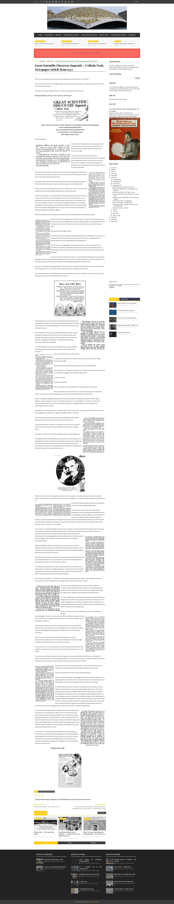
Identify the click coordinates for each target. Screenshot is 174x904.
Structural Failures (89, 35)
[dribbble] (59, 1)
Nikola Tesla (104, 35)
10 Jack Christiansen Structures (70, 43)
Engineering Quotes (118, 35)
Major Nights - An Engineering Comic (124, 874)
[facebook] (43, 1)
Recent (114, 299)
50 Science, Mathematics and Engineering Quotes (124, 189)
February (115, 215)
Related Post (40, 813)
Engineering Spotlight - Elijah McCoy (124, 43)
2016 (112, 170)
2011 (112, 217)
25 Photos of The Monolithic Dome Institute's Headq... (125, 198)
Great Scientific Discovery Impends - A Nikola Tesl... (125, 194)
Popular (124, 299)
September (116, 185)
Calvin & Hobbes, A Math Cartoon (123, 889)
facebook (93, 842)
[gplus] (49, 1)
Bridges (58, 35)
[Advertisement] (116, 251)
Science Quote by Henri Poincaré (97, 43)
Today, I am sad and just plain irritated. (55, 867)
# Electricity (42, 791)
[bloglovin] (56, 1)
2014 (112, 173)
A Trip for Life (83, 881)
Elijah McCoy (118, 41)
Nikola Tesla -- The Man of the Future (44, 833)
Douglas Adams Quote (123, 332)
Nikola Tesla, (65, 73)
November (116, 181)
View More (102, 813)
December (116, 179)
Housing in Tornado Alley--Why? (53, 859)
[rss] (62, 1)
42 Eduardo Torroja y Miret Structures (123, 187)
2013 (112, 175)
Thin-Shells (49, 35)
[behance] (65, 1)
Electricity (42, 61)
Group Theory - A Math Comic (122, 867)
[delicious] (72, 1)
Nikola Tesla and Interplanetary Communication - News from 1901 (94, 833)
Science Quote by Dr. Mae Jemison (44, 43)
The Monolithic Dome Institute (118, 99)
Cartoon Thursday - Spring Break (122, 201)
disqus (70, 842)
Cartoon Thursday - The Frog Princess (123, 192)
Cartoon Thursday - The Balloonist (122, 202)
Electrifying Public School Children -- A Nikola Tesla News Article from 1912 (69, 834)
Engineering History (71, 35)
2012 (112, 177)
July (114, 210)
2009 (113, 221)
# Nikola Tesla (50, 791)
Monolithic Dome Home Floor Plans (89, 874)
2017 (112, 168)
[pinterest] (53, 1)
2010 (112, 219)
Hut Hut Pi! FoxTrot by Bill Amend (123, 881)
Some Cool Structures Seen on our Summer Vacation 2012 (125, 205)
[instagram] (68, 1)
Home (137, 1)
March (115, 213)
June (114, 211)
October (115, 183)
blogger (46, 842)
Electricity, (59, 73)
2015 (112, 172)
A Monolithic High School (86, 889)
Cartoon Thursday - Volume (120, 208)
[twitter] (46, 1)
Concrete (131, 35)
